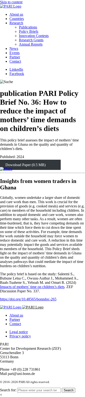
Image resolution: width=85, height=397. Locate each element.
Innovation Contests (34, 36)
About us (16, 14)
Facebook (16, 74)
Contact (15, 61)
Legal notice (18, 332)
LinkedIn (16, 69)
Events (14, 53)
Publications (28, 27)
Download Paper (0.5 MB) (25, 165)
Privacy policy (20, 336)
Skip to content (11, 2)
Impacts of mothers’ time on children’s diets (32, 287)
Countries (16, 19)
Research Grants (31, 40)
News (13, 49)
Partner (14, 57)
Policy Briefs (28, 31)
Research (16, 23)
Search (68, 390)
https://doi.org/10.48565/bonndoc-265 (28, 299)
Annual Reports (30, 44)
